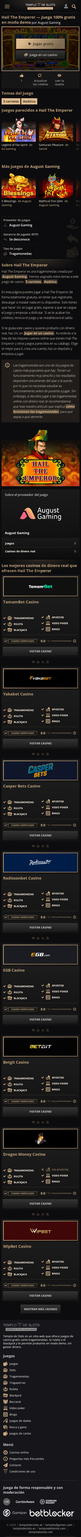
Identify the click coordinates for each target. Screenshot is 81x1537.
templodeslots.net (40, 1532)
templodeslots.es (24, 1528)
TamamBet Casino (21, 602)
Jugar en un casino (38, 333)
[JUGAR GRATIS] (19, 128)
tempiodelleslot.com (52, 1528)
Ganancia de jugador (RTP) (20, 234)
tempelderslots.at (30, 1525)
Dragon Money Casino (24, 1154)
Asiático (29, 101)
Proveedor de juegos (16, 220)
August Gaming (14, 276)
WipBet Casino (17, 1246)
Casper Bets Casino (21, 786)
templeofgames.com (58, 1525)
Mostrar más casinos (40, 1309)
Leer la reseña (59, 82)
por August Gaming (46, 22)
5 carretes (11, 101)
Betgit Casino (16, 1062)
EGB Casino (14, 970)
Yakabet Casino (18, 694)
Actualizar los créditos (40, 82)
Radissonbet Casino (22, 878)
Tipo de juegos (13, 248)
